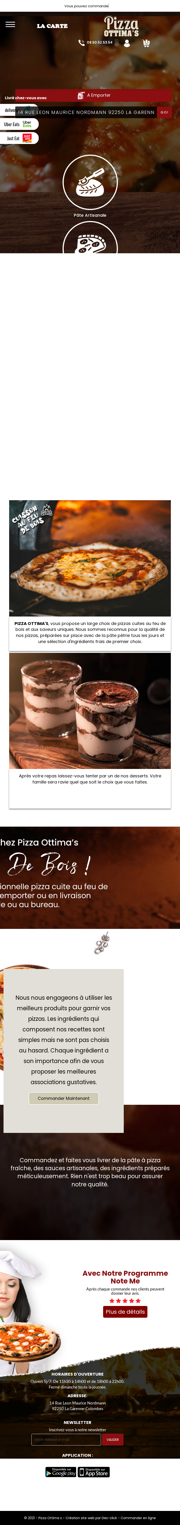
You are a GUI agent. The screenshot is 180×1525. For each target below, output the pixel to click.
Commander (90, 558)
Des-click (109, 1518)
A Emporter (98, 95)
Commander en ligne (138, 1518)
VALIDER (113, 1439)
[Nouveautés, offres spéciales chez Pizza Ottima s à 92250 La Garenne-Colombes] (110, 23)
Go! (165, 112)
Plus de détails (125, 1312)
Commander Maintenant (64, 1098)
